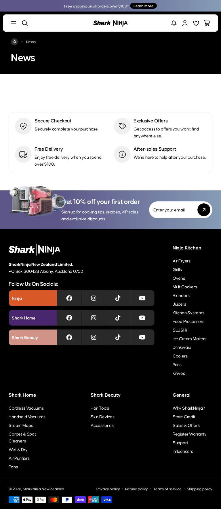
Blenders (181, 295)
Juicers (179, 303)
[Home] (14, 41)
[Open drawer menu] (13, 23)
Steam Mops (21, 425)
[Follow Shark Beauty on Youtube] (142, 337)
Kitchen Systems (188, 312)
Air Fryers (181, 260)
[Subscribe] (203, 209)
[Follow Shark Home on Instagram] (93, 318)
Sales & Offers (186, 425)
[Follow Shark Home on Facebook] (69, 318)
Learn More (143, 5)
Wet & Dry (18, 449)
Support (180, 442)
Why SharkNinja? (189, 407)
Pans (177, 364)
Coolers (180, 355)
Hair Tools (100, 407)
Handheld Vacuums (27, 416)
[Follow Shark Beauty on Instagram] (93, 337)
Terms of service (167, 488)
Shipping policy (199, 488)
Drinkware (182, 347)
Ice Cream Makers (189, 338)
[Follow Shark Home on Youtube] (142, 318)
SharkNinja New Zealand (43, 488)
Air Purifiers (19, 458)
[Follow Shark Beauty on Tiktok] (117, 337)
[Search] (24, 23)
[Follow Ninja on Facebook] (69, 298)
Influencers (183, 451)
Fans (13, 466)
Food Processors (188, 321)
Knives (179, 373)
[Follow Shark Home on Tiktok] (117, 318)
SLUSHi (180, 329)
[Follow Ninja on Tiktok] (117, 298)
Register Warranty (190, 433)
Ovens (179, 278)
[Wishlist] (196, 23)
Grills (177, 269)
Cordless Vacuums (26, 407)
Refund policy (136, 488)
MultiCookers (185, 286)
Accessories (102, 425)
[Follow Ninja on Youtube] (142, 298)
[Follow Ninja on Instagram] (93, 298)
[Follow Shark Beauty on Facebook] (69, 337)
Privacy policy (108, 488)
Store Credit (184, 416)
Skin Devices (103, 416)
